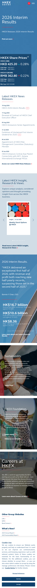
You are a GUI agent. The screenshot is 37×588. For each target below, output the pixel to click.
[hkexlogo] (8, 3)
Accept (18, 584)
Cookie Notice (10, 568)
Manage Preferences (18, 573)
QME (4, 521)
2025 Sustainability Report (10, 535)
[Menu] (33, 3)
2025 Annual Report (8, 533)
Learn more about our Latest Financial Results (16, 335)
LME (4, 519)
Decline (18, 579)
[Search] (29, 3)
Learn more (9, 434)
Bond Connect (6, 523)
